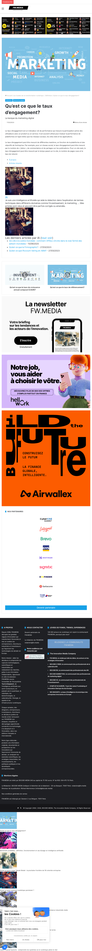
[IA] (19, 194)
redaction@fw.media (32, 643)
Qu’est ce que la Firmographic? (23, 247)
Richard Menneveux (28, 788)
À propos (12, 160)
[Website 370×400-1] (46, 506)
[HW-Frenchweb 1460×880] (46, 407)
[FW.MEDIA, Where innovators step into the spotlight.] (18, 9)
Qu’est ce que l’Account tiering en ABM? (27, 250)
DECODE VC (54, 680)
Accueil (9, 95)
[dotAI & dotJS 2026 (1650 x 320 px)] (46, 25)
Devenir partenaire (46, 607)
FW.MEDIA (15, 632)
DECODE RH (54, 670)
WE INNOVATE (55, 692)
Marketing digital (19, 100)
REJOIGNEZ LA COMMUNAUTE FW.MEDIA (69, 643)
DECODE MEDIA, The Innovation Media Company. (59, 808)
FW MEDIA (53, 658)
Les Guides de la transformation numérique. (28, 95)
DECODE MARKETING (57, 674)
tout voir (47, 238)
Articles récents (15, 163)
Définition (48, 95)
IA (6, 197)
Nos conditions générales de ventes (14, 794)
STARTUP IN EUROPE (57, 686)
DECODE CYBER (55, 664)
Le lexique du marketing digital (19, 118)
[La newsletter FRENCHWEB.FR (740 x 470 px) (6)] (46, 352)
